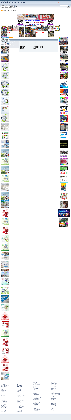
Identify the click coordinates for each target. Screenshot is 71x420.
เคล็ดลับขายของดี (19, 384)
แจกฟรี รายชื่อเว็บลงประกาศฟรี (20, 395)
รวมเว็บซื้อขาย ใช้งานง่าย (4, 401)
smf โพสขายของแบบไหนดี (36, 400)
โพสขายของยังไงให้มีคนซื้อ (36, 399)
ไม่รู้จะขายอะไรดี (35, 382)
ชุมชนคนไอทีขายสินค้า (19, 392)
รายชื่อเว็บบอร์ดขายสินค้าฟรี (20, 400)
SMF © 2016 (35, 416)
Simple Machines (39, 416)
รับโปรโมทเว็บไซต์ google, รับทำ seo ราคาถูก (13, 2)
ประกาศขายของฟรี (53, 407)
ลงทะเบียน (15, 5)
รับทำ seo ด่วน (34, 386)
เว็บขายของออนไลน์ (35, 393)
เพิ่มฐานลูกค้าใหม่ (3, 387)
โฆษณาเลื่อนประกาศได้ (20, 404)
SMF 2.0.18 (32, 416)
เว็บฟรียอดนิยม (3, 395)
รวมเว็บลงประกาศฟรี (3, 411)
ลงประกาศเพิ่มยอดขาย (53, 403)
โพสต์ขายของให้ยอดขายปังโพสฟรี (37, 397)
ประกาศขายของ (3, 397)
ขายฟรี (51, 397)
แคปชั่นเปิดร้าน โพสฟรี (35, 408)
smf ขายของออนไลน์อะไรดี (36, 388)
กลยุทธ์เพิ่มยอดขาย (53, 399)
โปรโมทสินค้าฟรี (19, 394)
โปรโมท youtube (19, 397)
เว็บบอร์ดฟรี (52, 389)
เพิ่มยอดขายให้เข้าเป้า (53, 388)
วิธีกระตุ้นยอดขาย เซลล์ (54, 383)
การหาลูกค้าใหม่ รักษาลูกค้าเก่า (5, 385)
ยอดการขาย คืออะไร (53, 398)
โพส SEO (52, 409)
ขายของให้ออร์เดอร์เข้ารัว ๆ (36, 403)
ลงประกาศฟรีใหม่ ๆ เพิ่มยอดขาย (55, 405)
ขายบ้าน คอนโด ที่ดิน (3, 404)
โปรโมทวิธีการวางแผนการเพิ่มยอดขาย (55, 394)
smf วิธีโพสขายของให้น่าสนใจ (36, 409)
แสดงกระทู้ (12, 45)
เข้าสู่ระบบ (11, 5)
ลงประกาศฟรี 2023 (3, 410)
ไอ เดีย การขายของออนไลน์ (36, 392)
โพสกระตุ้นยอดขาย (53, 382)
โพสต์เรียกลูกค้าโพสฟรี (35, 405)
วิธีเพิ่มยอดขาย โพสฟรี (35, 410)
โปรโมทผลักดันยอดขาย (53, 392)
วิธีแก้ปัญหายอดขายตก (53, 384)
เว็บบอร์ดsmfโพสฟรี (19, 399)
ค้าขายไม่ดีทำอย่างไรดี (19, 385)
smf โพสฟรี (34, 387)
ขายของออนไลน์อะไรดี (53, 386)
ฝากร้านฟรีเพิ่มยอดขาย (53, 404)
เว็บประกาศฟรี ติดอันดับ (4, 406)
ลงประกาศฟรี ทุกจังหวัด (4, 402)
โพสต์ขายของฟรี (3, 389)
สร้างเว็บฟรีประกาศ (19, 411)
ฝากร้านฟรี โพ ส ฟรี (3, 407)
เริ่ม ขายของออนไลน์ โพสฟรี (36, 394)
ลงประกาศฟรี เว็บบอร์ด (20, 401)
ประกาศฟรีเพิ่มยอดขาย (53, 402)
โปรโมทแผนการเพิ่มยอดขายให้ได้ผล (55, 393)
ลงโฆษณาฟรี (52, 410)
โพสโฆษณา (2, 396)
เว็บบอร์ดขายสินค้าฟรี (19, 402)
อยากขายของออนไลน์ (19, 407)
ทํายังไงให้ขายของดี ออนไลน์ (20, 387)
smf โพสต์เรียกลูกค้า (35, 404)
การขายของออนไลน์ (19, 410)
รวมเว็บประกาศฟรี (3, 400)
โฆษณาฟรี (2, 391)
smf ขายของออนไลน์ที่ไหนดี (36, 395)
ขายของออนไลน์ (19, 405)
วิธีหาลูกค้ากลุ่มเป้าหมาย (4, 384)
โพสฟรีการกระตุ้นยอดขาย (54, 400)
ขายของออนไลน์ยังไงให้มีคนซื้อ (36, 384)
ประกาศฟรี (2, 392)
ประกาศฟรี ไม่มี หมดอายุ (4, 405)
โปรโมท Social (18, 396)
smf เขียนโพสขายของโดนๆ (36, 407)
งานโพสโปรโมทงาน (19, 386)
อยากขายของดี (34, 383)
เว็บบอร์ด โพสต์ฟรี (19, 390)
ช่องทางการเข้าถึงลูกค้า (4, 386)
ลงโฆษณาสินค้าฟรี (3, 390)
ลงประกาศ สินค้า (19, 389)
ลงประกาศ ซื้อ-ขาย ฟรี (19, 391)
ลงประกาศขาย (3, 394)
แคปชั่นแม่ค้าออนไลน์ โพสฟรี (36, 402)
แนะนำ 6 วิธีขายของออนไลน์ (20, 406)
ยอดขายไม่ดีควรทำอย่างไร (54, 395)
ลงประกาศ (2, 399)
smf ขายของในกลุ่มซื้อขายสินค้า (36, 398)
